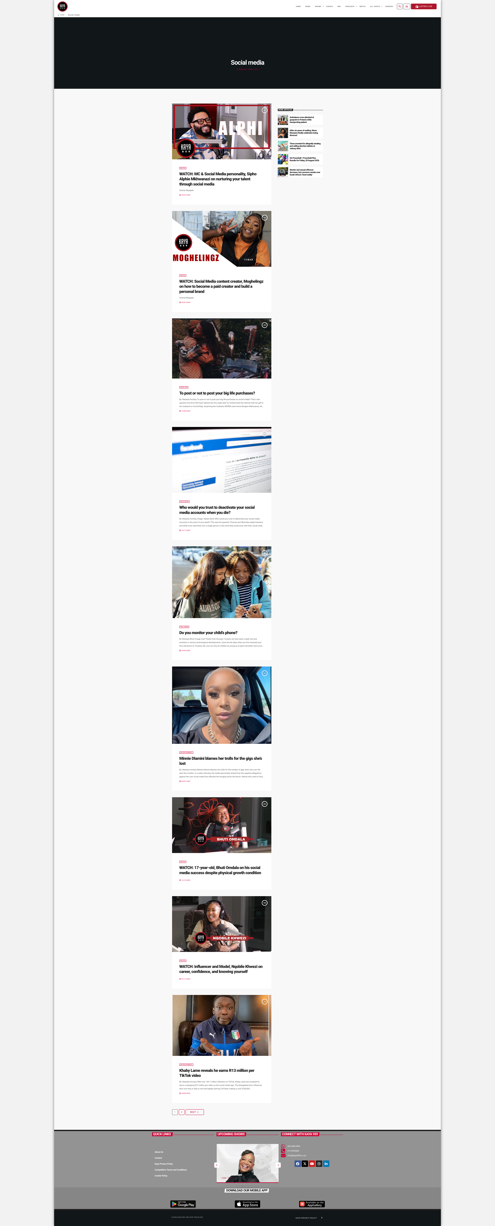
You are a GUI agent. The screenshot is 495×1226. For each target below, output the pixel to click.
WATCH (182, 168)
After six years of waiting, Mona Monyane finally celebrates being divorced (304, 133)
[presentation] (217, 1165)
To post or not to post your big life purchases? (217, 393)
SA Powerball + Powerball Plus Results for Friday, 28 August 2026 (304, 159)
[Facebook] (298, 1163)
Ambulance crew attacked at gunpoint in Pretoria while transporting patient (302, 119)
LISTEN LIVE (423, 6)
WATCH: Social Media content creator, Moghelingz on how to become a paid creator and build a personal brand (221, 286)
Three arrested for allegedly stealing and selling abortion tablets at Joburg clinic (305, 146)
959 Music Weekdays (233, 1174)
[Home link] (62, 6)
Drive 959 (183, 387)
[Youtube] (312, 1163)
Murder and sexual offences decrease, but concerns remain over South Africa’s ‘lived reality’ (305, 172)
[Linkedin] (326, 1163)
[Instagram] (319, 1163)
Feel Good (184, 627)
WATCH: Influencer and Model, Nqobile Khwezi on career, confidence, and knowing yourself (220, 969)
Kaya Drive (184, 501)
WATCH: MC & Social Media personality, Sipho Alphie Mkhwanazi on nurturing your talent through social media (217, 179)
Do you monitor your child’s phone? (208, 632)
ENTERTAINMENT (186, 752)
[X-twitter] (305, 1163)
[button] (237, 1186)
